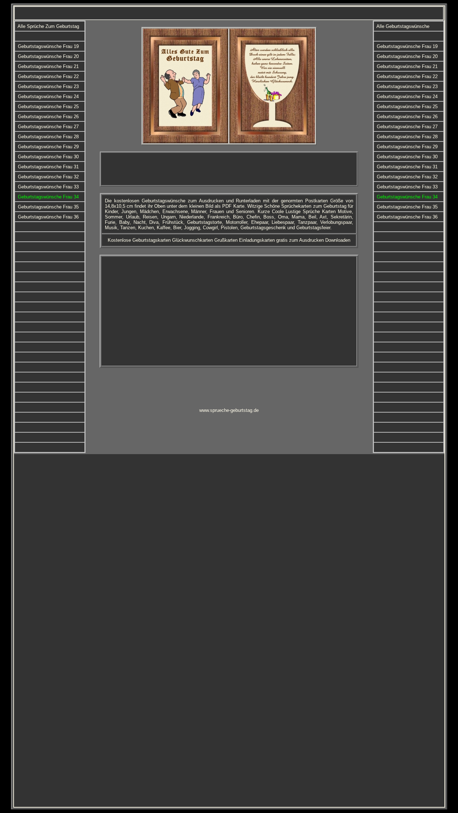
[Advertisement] (229, 169)
